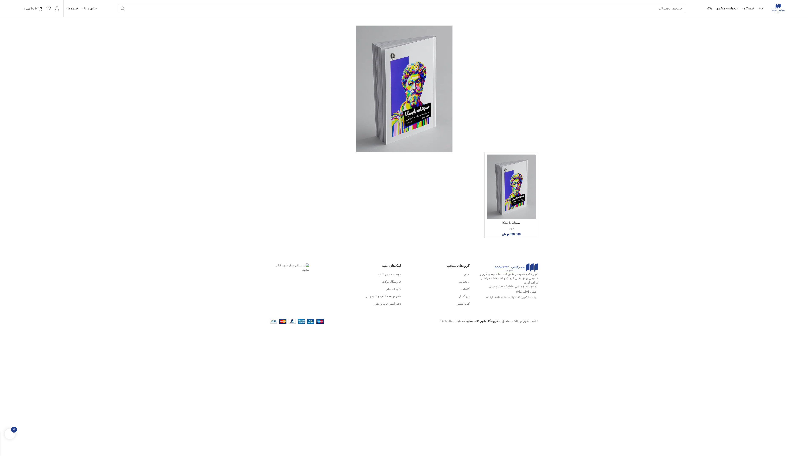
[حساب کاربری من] (57, 8)
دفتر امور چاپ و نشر (388, 303)
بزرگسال (464, 296)
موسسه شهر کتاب (389, 274)
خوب (511, 228)
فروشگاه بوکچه (391, 281)
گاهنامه (465, 289)
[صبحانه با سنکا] (511, 187)
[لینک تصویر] (516, 267)
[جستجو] (123, 8)
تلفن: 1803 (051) (526, 291)
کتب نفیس (463, 303)
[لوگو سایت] (778, 8)
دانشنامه (464, 281)
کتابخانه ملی (393, 289)
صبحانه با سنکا (511, 222)
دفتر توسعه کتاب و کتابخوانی (383, 296)
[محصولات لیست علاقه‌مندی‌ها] (48, 8)
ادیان (467, 274)
